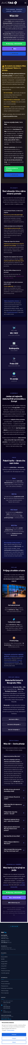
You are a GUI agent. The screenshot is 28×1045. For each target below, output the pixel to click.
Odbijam (14, 1042)
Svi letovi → (3, 968)
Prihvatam (14, 1034)
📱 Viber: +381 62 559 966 (14, 897)
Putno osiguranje (5, 992)
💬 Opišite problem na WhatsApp (12, 169)
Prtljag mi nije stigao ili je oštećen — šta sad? (10, 812)
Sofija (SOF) (3, 966)
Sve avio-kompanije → (14, 729)
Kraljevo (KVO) (4, 961)
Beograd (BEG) (4, 956)
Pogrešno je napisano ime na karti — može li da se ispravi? (11, 820)
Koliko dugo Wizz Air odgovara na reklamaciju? (13, 805)
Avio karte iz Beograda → (14, 724)
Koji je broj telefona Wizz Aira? (12, 756)
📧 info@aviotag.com (14, 902)
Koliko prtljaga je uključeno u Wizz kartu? (11, 842)
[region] (14, 1032)
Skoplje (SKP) (4, 963)
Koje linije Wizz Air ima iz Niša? (12, 836)
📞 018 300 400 (14, 53)
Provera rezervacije (5, 983)
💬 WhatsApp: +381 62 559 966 (14, 43)
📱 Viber (14, 48)
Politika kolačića (10, 1030)
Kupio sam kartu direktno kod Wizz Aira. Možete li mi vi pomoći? (12, 828)
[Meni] (25, 3)
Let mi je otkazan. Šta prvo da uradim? (12, 797)
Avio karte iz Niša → (14, 719)
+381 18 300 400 (6, 1006)
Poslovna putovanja (5, 970)
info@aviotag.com (7, 1011)
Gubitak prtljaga (4, 990)
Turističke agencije (5, 973)
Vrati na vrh (14, 926)
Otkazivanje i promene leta (7, 988)
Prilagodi (14, 1038)
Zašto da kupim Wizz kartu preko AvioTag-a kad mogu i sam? (12, 850)
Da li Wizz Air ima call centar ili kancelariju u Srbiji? (12, 790)
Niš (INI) (2, 959)
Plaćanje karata (4, 986)
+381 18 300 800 (6, 1008)
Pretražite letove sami (12, 312)
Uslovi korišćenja (4, 981)
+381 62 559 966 (6, 1002)
